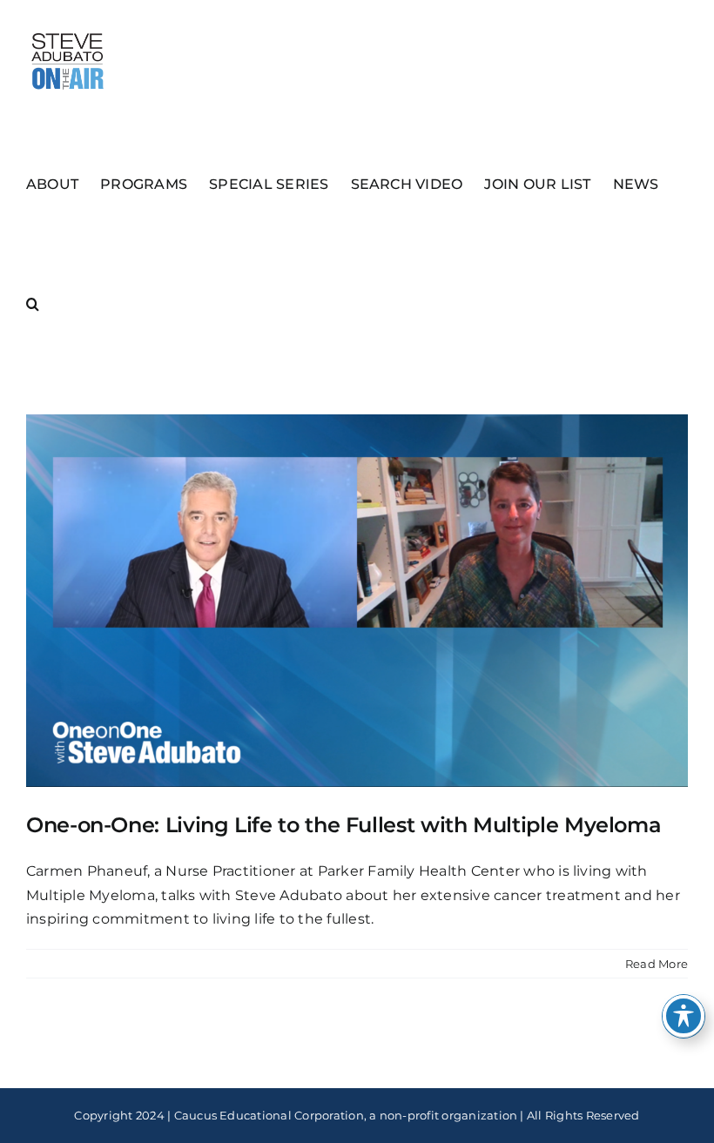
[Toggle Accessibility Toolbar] (683, 1016)
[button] (32, 302)
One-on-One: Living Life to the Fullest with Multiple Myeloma (343, 824)
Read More (656, 964)
